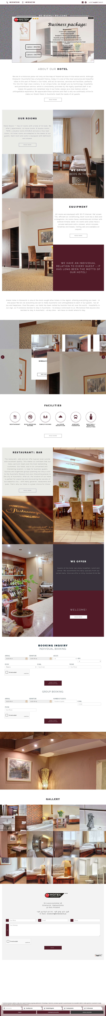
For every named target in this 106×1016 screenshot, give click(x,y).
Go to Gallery (78, 184)
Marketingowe (50, 1008)
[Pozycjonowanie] (89, 953)
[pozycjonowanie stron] (98, 955)
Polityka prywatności (22, 1005)
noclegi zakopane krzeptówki (98, 957)
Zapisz (19, 1012)
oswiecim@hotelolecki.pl (56, 914)
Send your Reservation (53, 721)
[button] (2, 357)
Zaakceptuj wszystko (53, 1012)
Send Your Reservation (53, 683)
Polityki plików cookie (9, 1005)
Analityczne (29, 1008)
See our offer (22, 374)
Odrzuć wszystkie (87, 1012)
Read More (53, 99)
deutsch (101, 2)
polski (90, 2)
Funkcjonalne (69, 1008)
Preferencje (89, 1008)
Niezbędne (9, 1008)
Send (53, 947)
